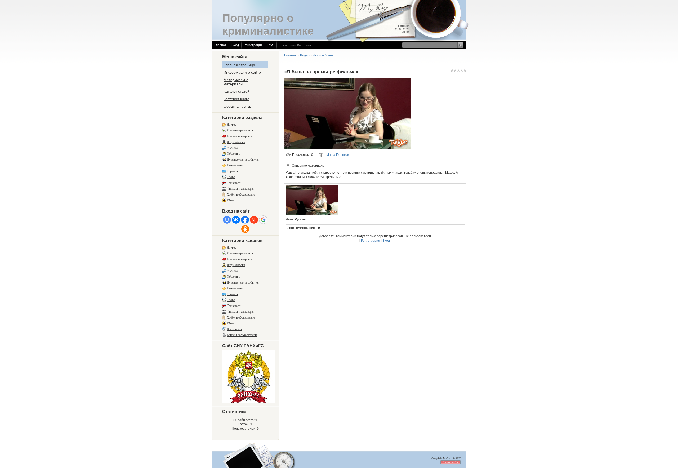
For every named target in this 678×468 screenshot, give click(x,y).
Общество (233, 154)
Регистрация (253, 45)
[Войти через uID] (227, 220)
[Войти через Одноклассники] (245, 229)
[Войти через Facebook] (245, 220)
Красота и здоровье (239, 136)
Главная (220, 45)
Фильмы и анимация (240, 189)
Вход (235, 45)
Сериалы (232, 171)
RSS (270, 45)
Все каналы (234, 329)
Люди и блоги (236, 142)
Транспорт (233, 183)
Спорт (231, 177)
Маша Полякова (338, 155)
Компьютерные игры (240, 130)
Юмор (231, 200)
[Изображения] (312, 200)
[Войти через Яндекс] (254, 220)
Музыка (232, 148)
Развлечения (235, 165)
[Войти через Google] (263, 219)
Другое (231, 124)
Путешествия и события (243, 159)
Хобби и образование (241, 194)
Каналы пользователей (242, 335)
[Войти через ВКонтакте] (236, 220)
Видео (305, 55)
